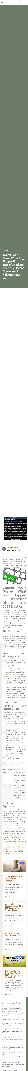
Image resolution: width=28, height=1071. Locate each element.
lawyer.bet (6, 853)
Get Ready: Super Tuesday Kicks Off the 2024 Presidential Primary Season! (14, 907)
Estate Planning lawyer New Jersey (10, 1070)
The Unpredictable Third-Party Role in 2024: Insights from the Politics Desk (14, 974)
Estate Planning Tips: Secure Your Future (13, 934)
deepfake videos (19, 637)
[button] (20, 2)
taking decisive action (10, 835)
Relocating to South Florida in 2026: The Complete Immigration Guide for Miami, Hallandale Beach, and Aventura (12, 1009)
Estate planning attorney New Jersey (11, 1029)
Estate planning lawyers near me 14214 (11, 1037)
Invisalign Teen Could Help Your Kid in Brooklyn (13, 879)
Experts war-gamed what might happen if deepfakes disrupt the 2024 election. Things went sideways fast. (14, 849)
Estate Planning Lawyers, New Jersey (11, 1062)
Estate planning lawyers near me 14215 (11, 1045)
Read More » (8, 896)
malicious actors (18, 843)
